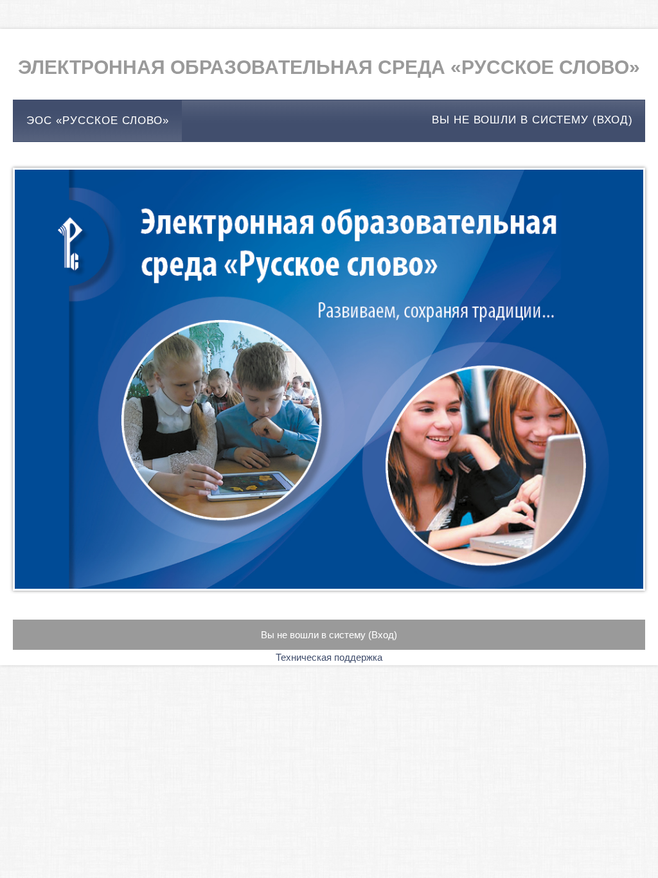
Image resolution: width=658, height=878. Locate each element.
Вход (612, 119)
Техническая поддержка (329, 657)
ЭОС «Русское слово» (97, 120)
